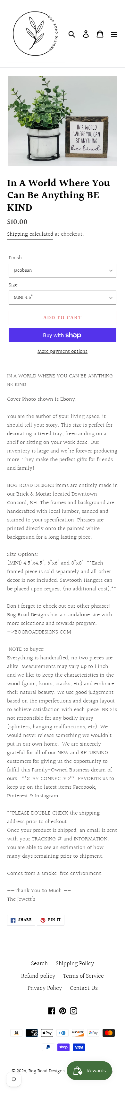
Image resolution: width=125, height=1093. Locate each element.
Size (13, 285)
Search (39, 963)
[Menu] (114, 34)
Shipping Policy (75, 963)
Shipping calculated (30, 234)
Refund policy (38, 976)
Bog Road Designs (47, 1071)
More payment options (63, 351)
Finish (15, 258)
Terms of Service (83, 976)
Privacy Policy (45, 988)
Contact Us (84, 988)
